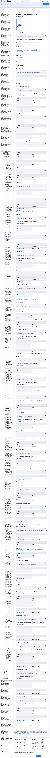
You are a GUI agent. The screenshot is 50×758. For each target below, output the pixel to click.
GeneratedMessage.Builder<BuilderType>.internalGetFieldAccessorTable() (29, 482)
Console (34, 1)
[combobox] (26, 1)
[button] (6, 146)
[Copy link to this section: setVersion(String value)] (28, 669)
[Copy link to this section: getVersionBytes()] (25, 449)
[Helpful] (44, 11)
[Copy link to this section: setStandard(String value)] (29, 615)
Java (14, 4)
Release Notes (25, 744)
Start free (46, 4)
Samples (17, 6)
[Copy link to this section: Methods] (22, 83)
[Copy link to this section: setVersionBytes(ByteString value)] (32, 696)
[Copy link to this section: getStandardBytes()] (26, 412)
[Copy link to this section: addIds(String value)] (26, 113)
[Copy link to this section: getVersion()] (23, 431)
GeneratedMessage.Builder (35, 50)
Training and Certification (36, 748)
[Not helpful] (46, 11)
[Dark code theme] (44, 35)
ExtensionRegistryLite (36, 539)
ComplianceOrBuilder (19, 57)
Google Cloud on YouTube (43, 746)
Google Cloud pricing (17, 742)
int (31, 317)
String (38, 102)
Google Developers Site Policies (40, 732)
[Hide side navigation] (12, 756)
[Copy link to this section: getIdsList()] (22, 375)
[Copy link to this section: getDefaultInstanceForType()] (30, 270)
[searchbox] (6, 9)
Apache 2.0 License (27, 732)
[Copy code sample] (45, 35)
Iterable (33, 102)
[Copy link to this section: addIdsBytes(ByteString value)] (31, 141)
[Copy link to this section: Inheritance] (23, 46)
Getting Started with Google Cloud (35, 743)
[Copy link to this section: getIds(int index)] (24, 302)
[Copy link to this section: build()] (20, 167)
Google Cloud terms (30, 752)
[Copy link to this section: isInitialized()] (23, 485)
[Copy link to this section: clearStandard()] (24, 233)
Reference (12, 6)
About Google (16, 752)
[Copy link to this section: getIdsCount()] (24, 356)
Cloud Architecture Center (35, 747)
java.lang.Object (19, 49)
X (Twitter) (42, 744)
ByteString (34, 156)
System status (25, 745)
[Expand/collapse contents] (21, 19)
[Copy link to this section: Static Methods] (26, 65)
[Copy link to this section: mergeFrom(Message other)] (30, 560)
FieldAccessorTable (20, 479)
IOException (19, 557)
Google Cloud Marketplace (16, 744)
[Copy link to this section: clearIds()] (21, 214)
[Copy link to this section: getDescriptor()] (24, 68)
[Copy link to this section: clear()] (20, 197)
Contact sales (16, 746)
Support (24, 742)
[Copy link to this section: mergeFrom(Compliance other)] (31, 503)
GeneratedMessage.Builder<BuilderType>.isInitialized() (25, 500)
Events (42, 742)
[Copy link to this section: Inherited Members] (29, 61)
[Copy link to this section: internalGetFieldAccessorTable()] (32, 468)
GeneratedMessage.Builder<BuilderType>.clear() (24, 211)
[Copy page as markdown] (28, 17)
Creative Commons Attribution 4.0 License (41, 731)
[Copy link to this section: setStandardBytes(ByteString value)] (33, 642)
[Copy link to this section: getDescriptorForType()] (28, 284)
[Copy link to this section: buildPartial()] (23, 182)
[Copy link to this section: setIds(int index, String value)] (30, 584)
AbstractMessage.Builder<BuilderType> (23, 50)
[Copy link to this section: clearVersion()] (23, 251)
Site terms (24, 752)
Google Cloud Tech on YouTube (44, 748)
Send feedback (43, 14)
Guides (7, 6)
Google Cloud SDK (7, 4)
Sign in (48, 1)
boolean (18, 497)
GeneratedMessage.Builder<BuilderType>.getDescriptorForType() (27, 299)
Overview (2, 6)
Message (33, 571)
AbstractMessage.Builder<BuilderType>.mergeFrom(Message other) (28, 581)
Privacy (20, 752)
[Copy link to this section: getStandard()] (24, 393)
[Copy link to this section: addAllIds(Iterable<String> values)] (32, 86)
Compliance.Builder (20, 110)
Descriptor (19, 79)
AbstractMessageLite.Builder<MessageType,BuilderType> (33, 49)
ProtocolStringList (20, 390)
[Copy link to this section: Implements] (23, 55)
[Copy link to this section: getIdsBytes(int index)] (27, 329)
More (14, 1)
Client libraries (20, 4)
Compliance (19, 179)
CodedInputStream (35, 537)
